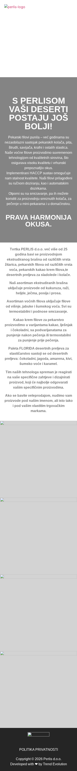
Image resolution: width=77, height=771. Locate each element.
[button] (38, 18)
